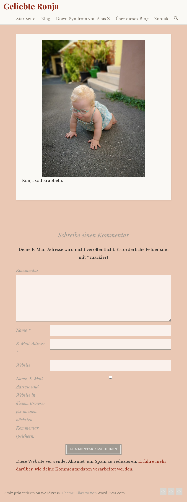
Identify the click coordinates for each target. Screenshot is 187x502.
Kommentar (27, 270)
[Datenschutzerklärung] (171, 492)
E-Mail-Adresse (30, 347)
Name (23, 330)
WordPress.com (111, 493)
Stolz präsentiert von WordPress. (33, 493)
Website (23, 365)
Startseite (25, 18)
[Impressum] (179, 492)
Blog (45, 18)
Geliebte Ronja (31, 5)
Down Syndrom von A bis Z (83, 18)
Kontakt (162, 18)
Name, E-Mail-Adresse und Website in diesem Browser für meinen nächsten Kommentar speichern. (30, 407)
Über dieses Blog (132, 18)
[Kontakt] (163, 492)
